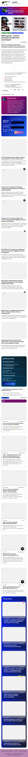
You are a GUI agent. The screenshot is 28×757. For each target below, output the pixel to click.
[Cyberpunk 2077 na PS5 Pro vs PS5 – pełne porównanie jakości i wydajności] (14, 684)
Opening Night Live (10, 365)
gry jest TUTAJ (9, 62)
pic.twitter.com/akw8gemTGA (10, 85)
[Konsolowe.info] (6, 2)
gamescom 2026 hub (9, 383)
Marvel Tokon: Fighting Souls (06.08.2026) (12, 395)
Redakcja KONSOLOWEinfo (7, 751)
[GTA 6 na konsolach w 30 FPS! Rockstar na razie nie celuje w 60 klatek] (14, 412)
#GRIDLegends (20, 72)
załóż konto (6, 126)
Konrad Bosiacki (24, 42)
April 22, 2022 (19, 87)
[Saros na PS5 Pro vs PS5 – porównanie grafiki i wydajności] (14, 635)
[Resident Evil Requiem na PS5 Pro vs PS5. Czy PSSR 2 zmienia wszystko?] (14, 709)
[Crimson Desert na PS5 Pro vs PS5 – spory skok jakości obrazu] (14, 733)
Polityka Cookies (23, 751)
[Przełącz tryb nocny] (6, 4)
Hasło (12, 125)
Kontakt (16, 751)
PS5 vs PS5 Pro (7, 599)
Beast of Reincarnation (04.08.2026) (11, 393)
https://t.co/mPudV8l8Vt (15, 84)
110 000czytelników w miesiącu (16, 2)
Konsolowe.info (19, 753)
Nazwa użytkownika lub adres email (16, 119)
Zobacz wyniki (23, 397)
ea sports (3, 94)
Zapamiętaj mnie (15, 130)
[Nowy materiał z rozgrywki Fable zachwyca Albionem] (14, 511)
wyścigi (12, 94)
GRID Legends (8, 94)
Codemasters (10, 44)
